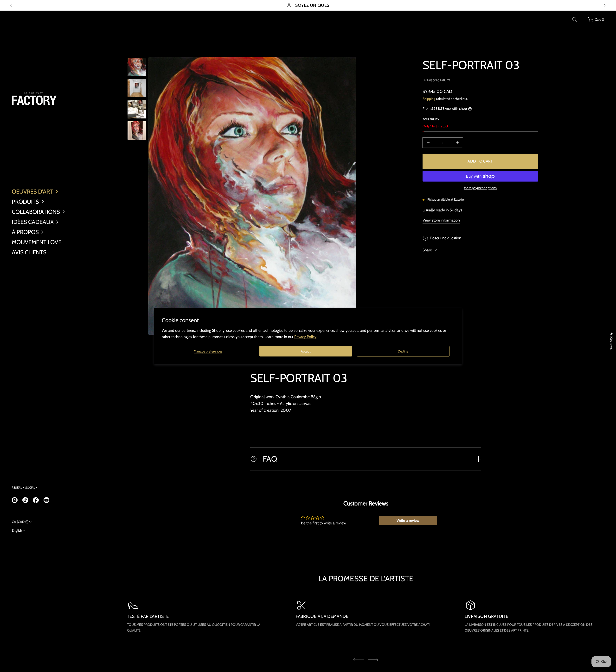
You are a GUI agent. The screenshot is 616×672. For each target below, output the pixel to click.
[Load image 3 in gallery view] (137, 109)
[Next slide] (373, 659)
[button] (574, 19)
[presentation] (252, 196)
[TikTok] (25, 500)
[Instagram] (14, 500)
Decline (403, 351)
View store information (441, 220)
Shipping (429, 99)
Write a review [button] (408, 520)
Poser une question (445, 238)
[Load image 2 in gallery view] (137, 88)
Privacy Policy (305, 336)
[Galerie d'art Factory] (34, 98)
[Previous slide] (11, 5)
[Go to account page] (583, 21)
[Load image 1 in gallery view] (137, 67)
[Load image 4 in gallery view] (137, 130)
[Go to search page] (574, 19)
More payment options (480, 188)
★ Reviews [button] (612, 340)
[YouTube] (46, 500)
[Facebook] (36, 500)
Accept (306, 351)
